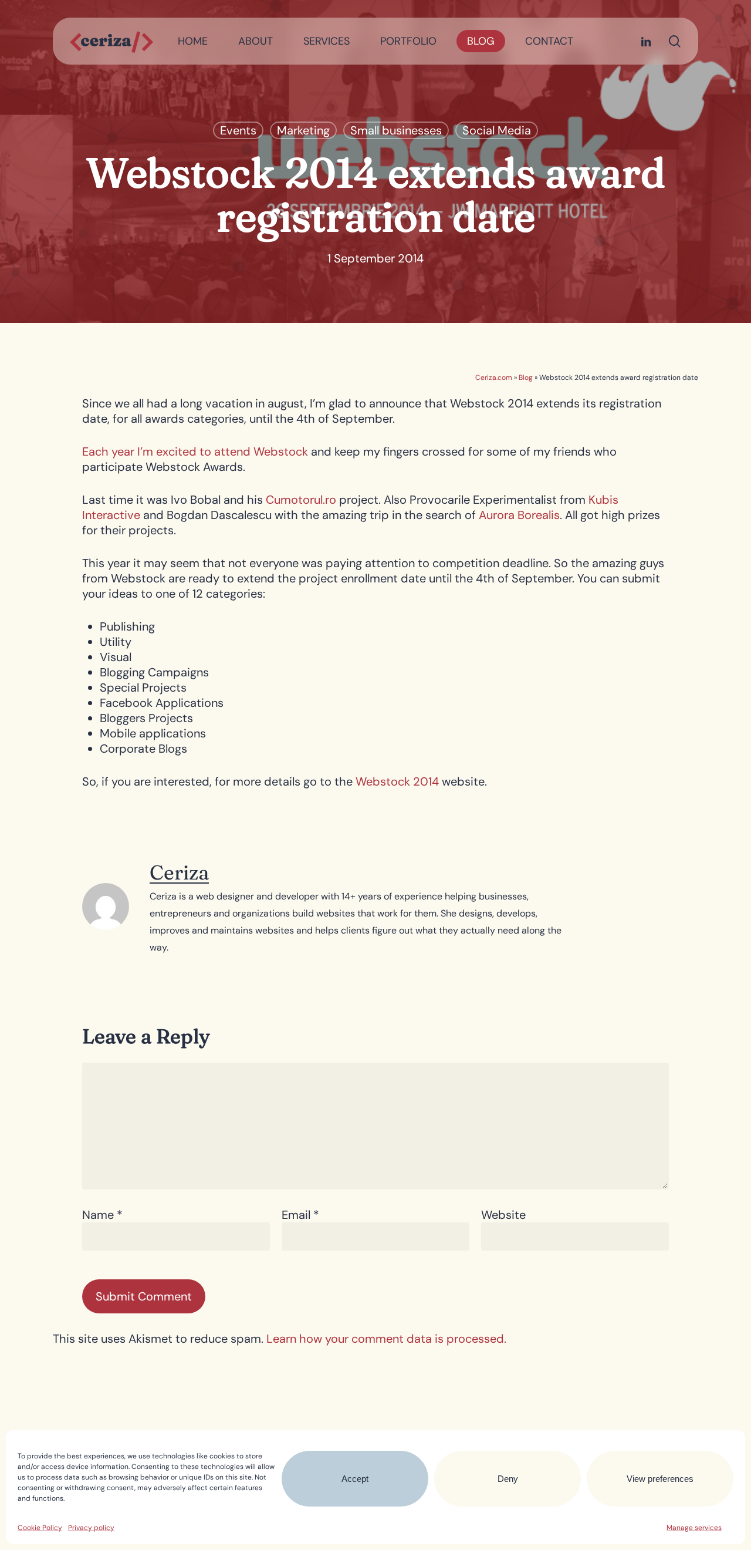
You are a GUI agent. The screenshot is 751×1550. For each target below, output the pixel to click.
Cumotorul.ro (301, 499)
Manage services (694, 1527)
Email (300, 1214)
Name (102, 1214)
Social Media (496, 130)
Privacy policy (91, 1527)
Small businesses (396, 130)
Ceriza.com (493, 377)
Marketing (303, 130)
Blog (526, 377)
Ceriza (179, 872)
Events (238, 130)
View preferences (660, 1479)
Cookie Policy (40, 1527)
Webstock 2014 (399, 781)
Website (503, 1214)
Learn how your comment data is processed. (386, 1338)
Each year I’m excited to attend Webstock (195, 451)
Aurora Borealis (519, 515)
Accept (354, 1479)
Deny (508, 1479)
